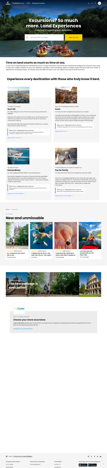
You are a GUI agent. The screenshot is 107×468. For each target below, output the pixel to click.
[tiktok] (97, 456)
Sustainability (9, 467)
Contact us (57, 464)
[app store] (83, 465)
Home (7, 209)
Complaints (57, 467)
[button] (95, 3)
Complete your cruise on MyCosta (23, 328)
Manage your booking (38, 3)
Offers (28, 3)
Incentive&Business (35, 464)
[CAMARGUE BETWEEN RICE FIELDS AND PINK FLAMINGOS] (65, 240)
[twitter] (91, 456)
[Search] (92, 3)
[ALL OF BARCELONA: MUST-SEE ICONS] (17, 240)
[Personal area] (99, 3)
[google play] (92, 465)
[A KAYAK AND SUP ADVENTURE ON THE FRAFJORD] (90, 240)
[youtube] (100, 456)
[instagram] (88, 456)
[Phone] (88, 3)
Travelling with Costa (18, 3)
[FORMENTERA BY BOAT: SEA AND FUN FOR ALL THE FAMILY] (41, 240)
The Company (9, 464)
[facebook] (94, 456)
